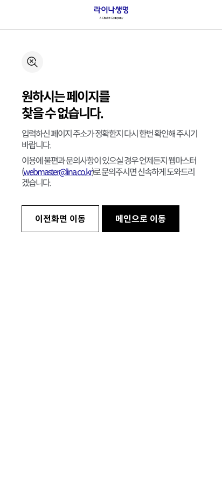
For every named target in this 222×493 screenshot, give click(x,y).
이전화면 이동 (60, 219)
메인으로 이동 (140, 219)
